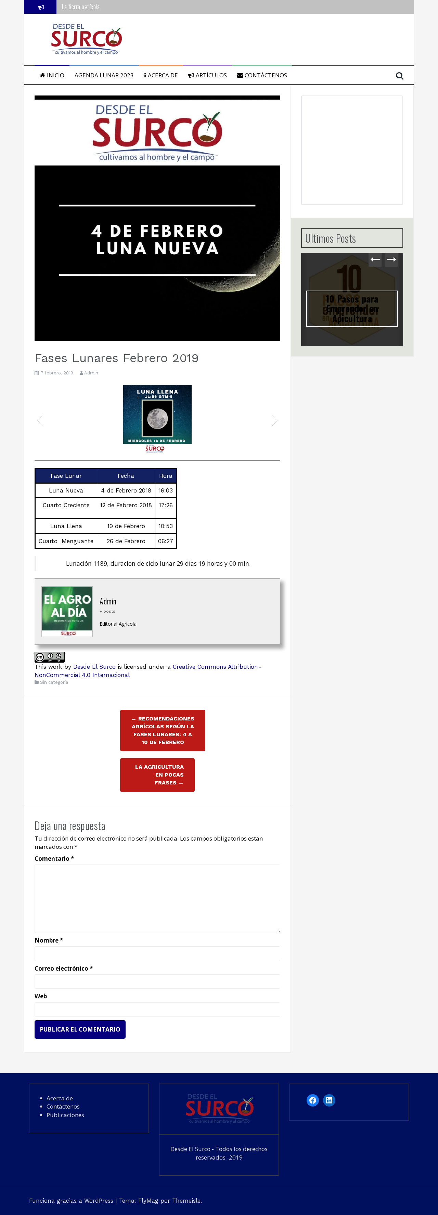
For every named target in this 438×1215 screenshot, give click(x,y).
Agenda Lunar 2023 (104, 75)
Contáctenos (266, 75)
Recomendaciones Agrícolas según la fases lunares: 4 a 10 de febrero (162, 730)
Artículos (211, 75)
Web (41, 996)
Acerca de (163, 75)
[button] (39, 419)
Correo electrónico (64, 968)
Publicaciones (65, 1115)
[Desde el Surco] (86, 38)
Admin (91, 372)
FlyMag (148, 1200)
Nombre (49, 940)
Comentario (54, 858)
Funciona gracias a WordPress (72, 1200)
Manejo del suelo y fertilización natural (104, 6)
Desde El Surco (94, 666)
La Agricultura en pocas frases (159, 775)
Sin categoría (54, 682)
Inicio (55, 75)
